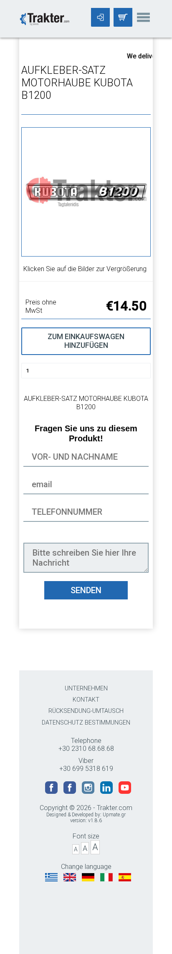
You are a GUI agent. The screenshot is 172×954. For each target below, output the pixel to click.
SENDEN (86, 590)
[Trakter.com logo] (44, 18)
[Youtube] (125, 791)
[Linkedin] (107, 791)
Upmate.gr (114, 815)
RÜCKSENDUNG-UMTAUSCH (86, 711)
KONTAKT (86, 699)
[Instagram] (89, 791)
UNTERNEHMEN (86, 688)
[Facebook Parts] (70, 791)
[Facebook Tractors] (52, 791)
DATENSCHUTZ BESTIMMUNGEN (86, 722)
